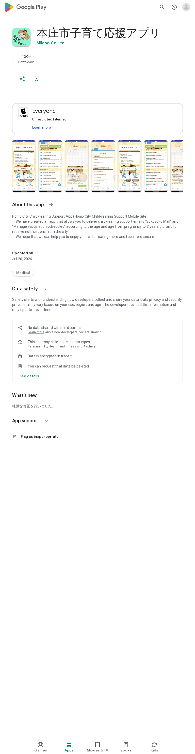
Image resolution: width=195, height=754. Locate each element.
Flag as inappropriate (35, 436)
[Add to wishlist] (36, 79)
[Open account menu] (186, 7)
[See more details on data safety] (29, 376)
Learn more (41, 127)
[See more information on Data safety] (45, 289)
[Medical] (23, 272)
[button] (24, 166)
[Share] (22, 79)
